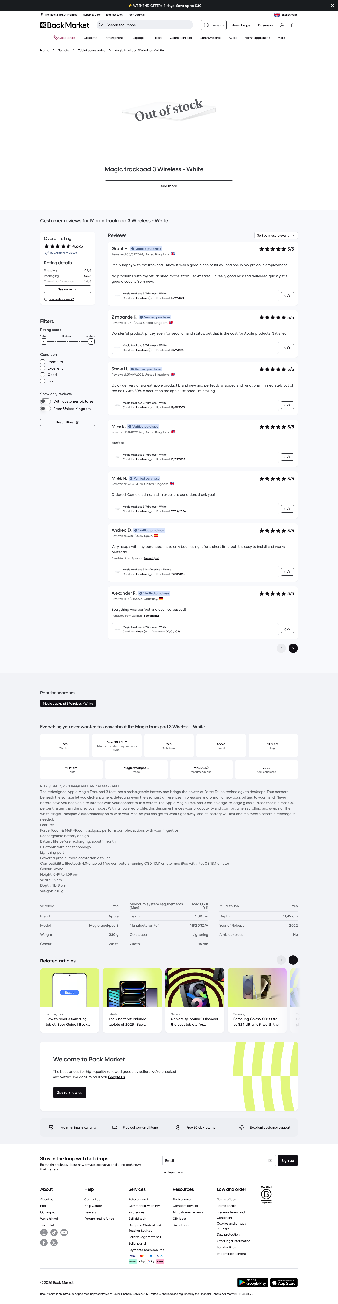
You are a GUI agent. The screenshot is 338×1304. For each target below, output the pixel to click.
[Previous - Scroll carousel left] (281, 960)
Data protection (228, 1234)
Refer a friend (138, 1199)
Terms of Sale (226, 1206)
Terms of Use (226, 1199)
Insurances (136, 1212)
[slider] (44, 341)
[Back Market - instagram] (44, 1232)
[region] (169, 1001)
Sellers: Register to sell (145, 1237)
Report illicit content (231, 1254)
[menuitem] (115, 38)
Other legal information (233, 1241)
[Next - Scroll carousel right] (293, 960)
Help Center (93, 1206)
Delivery (90, 1212)
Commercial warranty (144, 1206)
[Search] (101, 24)
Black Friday (181, 1225)
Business (265, 25)
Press (44, 1206)
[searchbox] (148, 24)
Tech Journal (182, 1199)
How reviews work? (61, 299)
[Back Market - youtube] (64, 1232)
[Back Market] (64, 25)
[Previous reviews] (281, 648)
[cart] (293, 25)
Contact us (92, 1199)
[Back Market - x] (54, 1242)
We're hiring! (49, 1219)
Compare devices (186, 1206)
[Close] (332, 5)
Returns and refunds (99, 1219)
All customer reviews (188, 1212)
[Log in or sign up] (282, 25)
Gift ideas (180, 1219)
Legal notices (226, 1247)
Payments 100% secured (147, 1250)
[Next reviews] (293, 648)
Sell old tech (137, 1219)
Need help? (241, 25)
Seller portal (137, 1243)
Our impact (48, 1212)
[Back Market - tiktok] (54, 1232)
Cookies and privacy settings (231, 1225)
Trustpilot (47, 1225)
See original (151, 558)
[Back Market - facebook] (44, 1242)
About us (46, 1199)
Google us (116, 1077)
